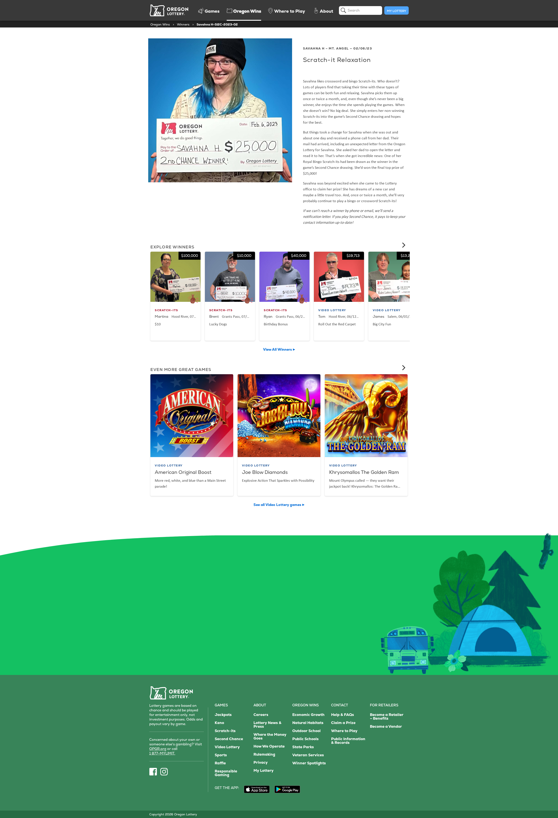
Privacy (260, 762)
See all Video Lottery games (277, 504)
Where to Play (344, 731)
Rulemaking (264, 754)
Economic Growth (308, 715)
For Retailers (384, 705)
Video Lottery (227, 747)
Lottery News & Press (267, 724)
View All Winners (277, 349)
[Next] (403, 245)
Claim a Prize (343, 723)
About (259, 705)
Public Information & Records (348, 741)
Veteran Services (308, 755)
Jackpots (223, 715)
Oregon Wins (160, 24)
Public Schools (305, 739)
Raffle (220, 763)
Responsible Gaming (226, 773)
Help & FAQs (342, 715)
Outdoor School (306, 731)
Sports (221, 755)
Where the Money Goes (269, 736)
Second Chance (229, 739)
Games (221, 705)
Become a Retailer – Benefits (386, 716)
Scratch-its (225, 731)
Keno (219, 723)
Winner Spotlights (309, 763)
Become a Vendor (386, 726)
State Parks (303, 747)
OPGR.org (157, 748)
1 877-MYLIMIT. (162, 753)
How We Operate (269, 746)
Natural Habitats (307, 723)
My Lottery (396, 11)
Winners (183, 24)
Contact (339, 705)
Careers (260, 715)
